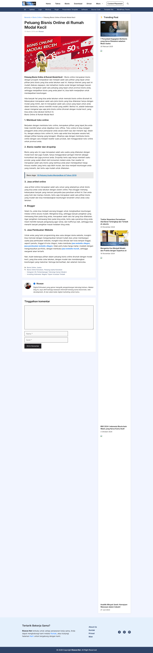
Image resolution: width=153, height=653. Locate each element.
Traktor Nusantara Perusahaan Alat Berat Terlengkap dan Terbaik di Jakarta (114, 221)
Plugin (57, 9)
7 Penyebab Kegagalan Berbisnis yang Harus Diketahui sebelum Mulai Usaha (113, 41)
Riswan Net (76, 650)
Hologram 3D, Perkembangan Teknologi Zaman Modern (47, 272)
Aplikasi (32, 9)
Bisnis (67, 4)
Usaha (39, 267)
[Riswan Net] (29, 3)
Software (84, 9)
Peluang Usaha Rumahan (53, 270)
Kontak (54, 633)
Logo (40, 9)
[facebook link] (129, 632)
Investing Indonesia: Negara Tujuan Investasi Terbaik (46, 274)
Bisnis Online (37, 17)
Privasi (92, 633)
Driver (89, 4)
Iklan (91, 636)
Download (78, 4)
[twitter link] (124, 632)
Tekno (57, 4)
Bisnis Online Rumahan (35, 270)
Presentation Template (70, 9)
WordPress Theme (123, 9)
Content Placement (115, 4)
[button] (128, 3)
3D (25, 9)
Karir (32, 636)
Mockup (48, 9)
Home (48, 4)
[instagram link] (119, 632)
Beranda (27, 17)
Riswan (40, 283)
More (98, 4)
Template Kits (108, 9)
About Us (93, 627)
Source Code (95, 9)
